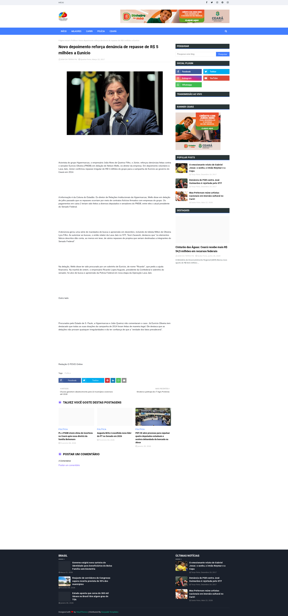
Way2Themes (82, 612)
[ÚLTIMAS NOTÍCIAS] (203, 229)
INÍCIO (61, 2)
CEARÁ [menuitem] (113, 31)
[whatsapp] (189, 84)
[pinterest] (222, 2)
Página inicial (64, 40)
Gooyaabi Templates (109, 612)
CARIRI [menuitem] (89, 31)
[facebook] (206, 2)
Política (74, 40)
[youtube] (216, 78)
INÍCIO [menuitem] (64, 31)
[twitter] (212, 2)
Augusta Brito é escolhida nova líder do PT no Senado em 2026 (114, 434)
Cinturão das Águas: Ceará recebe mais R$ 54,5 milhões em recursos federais (201, 249)
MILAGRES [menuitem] (76, 31)
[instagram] (217, 2)
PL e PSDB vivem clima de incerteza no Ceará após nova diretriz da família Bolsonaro (75, 436)
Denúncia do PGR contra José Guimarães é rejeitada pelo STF (205, 181)
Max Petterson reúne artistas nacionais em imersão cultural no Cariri (206, 196)
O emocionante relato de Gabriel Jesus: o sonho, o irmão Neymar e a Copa (207, 167)
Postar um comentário (69, 465)
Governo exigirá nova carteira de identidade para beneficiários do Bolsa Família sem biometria (92, 565)
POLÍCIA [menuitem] (101, 31)
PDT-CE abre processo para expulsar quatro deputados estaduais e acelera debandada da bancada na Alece (152, 438)
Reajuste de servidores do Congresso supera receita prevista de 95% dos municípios (91, 581)
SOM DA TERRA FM (69, 59)
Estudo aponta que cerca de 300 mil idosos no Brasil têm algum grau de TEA (90, 596)
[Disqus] (114, 511)
